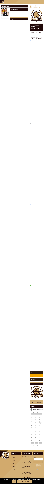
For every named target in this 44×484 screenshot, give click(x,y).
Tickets (14, 460)
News (14, 457)
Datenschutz (15, 471)
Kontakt (14, 466)
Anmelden (38, 461)
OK (14, 481)
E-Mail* (35, 457)
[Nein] (42, 481)
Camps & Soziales (16, 468)
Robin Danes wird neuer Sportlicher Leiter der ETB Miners (27, 462)
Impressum (14, 469)
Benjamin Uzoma (15, 19)
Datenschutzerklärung (24, 481)
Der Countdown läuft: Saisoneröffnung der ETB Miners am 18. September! (26, 473)
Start (13, 455)
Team (13, 463)
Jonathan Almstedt (15, 9)
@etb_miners (32, 7)
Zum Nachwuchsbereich (36, 402)
